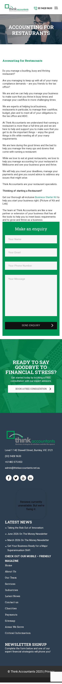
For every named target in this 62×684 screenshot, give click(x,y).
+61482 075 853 (13, 461)
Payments (11, 614)
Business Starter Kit (46, 197)
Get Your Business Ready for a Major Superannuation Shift (27, 548)
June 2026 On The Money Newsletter (27, 533)
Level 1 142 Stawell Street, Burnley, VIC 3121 (29, 450)
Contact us (11, 602)
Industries (11, 590)
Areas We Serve (14, 626)
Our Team (11, 577)
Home (8, 565)
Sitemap (10, 620)
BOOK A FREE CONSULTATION (31, 389)
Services (10, 583)
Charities (11, 608)
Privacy (49, 671)
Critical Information (18, 633)
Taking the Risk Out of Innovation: (25, 527)
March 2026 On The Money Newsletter (28, 540)
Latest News (12, 596)
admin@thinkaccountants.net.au (22, 467)
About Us (10, 571)
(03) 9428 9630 (13, 456)
